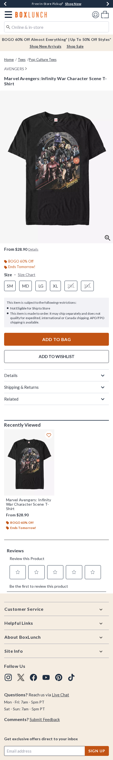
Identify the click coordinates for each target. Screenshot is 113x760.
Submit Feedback (45, 719)
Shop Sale (75, 46)
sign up (96, 750)
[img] (8, 677)
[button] (7, 14)
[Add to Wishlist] (49, 435)
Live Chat (60, 694)
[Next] (108, 4)
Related (11, 398)
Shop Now (73, 4)
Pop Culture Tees (42, 59)
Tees (22, 59)
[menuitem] (105, 14)
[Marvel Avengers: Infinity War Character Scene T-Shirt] (29, 462)
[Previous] (5, 4)
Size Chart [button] (26, 274)
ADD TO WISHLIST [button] (57, 356)
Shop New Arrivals (45, 46)
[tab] (56, 167)
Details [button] (33, 249)
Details (11, 375)
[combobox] (56, 26)
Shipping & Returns (21, 387)
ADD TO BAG (56, 339)
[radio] (10, 286)
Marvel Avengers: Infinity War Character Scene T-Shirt (28, 504)
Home (9, 59)
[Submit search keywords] (8, 26)
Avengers (14, 68)
